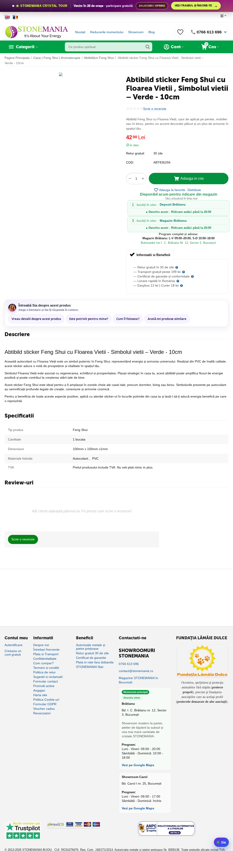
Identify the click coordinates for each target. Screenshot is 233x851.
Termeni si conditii (46, 668)
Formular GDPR (44, 704)
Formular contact (45, 681)
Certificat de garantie (91, 658)
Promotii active (43, 686)
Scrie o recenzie (154, 109)
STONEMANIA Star (90, 667)
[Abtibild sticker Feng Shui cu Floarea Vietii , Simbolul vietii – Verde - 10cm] (61, 74)
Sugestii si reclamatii (48, 677)
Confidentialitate (44, 658)
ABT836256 (161, 162)
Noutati (80, 32)
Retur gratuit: (135, 153)
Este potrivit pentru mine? (88, 319)
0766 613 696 (209, 32)
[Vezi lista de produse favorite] (180, 34)
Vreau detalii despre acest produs (36, 319)
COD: (130, 162)
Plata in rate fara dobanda (95, 662)
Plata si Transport (45, 654)
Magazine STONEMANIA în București (138, 680)
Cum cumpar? (43, 663)
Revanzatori (42, 713)
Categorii (25, 47)
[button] (194, 190)
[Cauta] (147, 46)
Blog (151, 32)
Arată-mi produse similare (167, 319)
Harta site (40, 695)
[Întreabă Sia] (221, 842)
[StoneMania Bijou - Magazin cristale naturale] (36, 32)
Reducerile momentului (106, 32)
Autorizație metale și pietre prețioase (90, 646)
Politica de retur (44, 672)
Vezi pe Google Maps (138, 765)
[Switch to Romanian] (15, 17)
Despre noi (41, 645)
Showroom (136, 32)
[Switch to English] (7, 17)
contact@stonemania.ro (136, 671)
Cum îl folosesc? (127, 319)
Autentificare (14, 645)
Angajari (39, 690)
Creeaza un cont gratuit (13, 652)
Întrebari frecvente (46, 649)
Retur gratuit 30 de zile (92, 653)
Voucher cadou (44, 708)
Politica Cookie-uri (46, 699)
